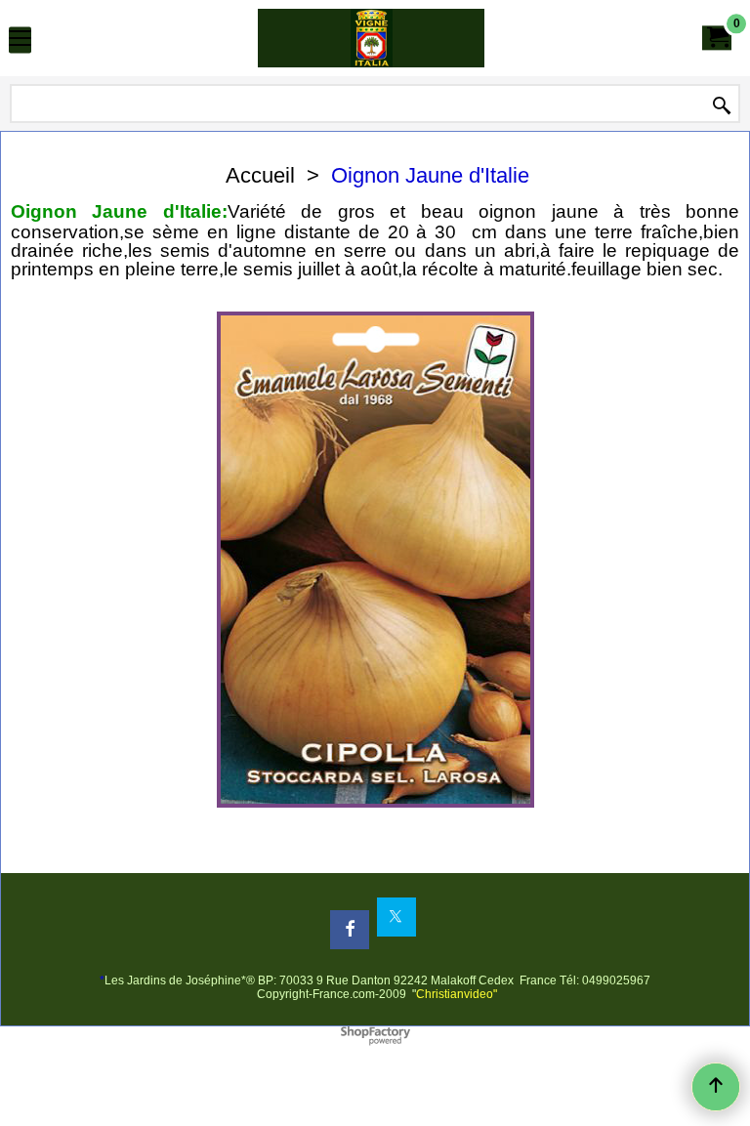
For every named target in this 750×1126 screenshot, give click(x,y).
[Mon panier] (716, 37)
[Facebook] (349, 929)
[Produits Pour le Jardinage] (371, 38)
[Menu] (20, 40)
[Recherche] (721, 105)
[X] (396, 917)
